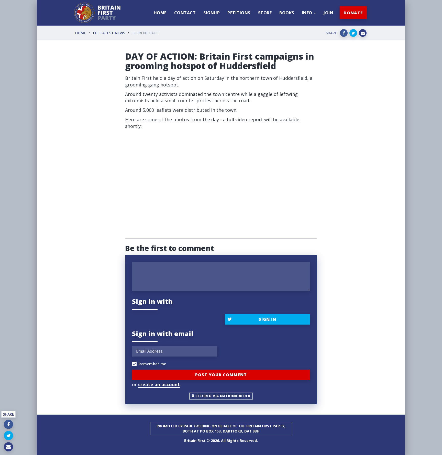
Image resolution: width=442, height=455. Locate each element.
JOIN (328, 13)
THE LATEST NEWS (108, 32)
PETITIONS (238, 13)
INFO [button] (308, 13)
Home (80, 32)
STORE (265, 13)
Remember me (152, 363)
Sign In (267, 319)
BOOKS (286, 13)
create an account (159, 384)
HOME (160, 13)
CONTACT (185, 13)
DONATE (353, 13)
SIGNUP (211, 13)
